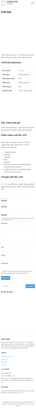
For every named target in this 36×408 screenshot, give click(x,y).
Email (3, 255)
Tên (2, 247)
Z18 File (21, 70)
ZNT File (4, 201)
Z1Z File (4, 207)
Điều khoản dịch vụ (7, 356)
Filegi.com (12, 1)
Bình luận (4, 223)
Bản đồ (21, 393)
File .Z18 (4, 184)
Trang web (4, 263)
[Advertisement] (18, 36)
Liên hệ (3, 364)
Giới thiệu (4, 362)
